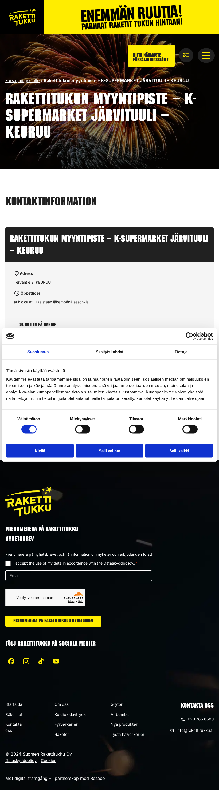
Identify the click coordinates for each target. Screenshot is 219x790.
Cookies (48, 760)
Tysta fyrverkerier (127, 734)
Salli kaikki (179, 450)
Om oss (61, 704)
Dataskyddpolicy (21, 760)
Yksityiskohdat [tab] (109, 351)
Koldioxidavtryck (70, 714)
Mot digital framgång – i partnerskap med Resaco (55, 778)
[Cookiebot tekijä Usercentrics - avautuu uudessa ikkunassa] (189, 336)
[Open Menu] (206, 55)
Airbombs (120, 714)
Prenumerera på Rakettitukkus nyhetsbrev (53, 621)
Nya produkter (124, 724)
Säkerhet (13, 714)
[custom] (11, 661)
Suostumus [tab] (38, 351)
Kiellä (40, 450)
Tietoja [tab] (181, 351)
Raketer (61, 734)
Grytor (117, 704)
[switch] (82, 429)
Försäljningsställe (22, 80)
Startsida (13, 704)
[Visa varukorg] (186, 55)
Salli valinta (109, 450)
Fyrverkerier (66, 724)
